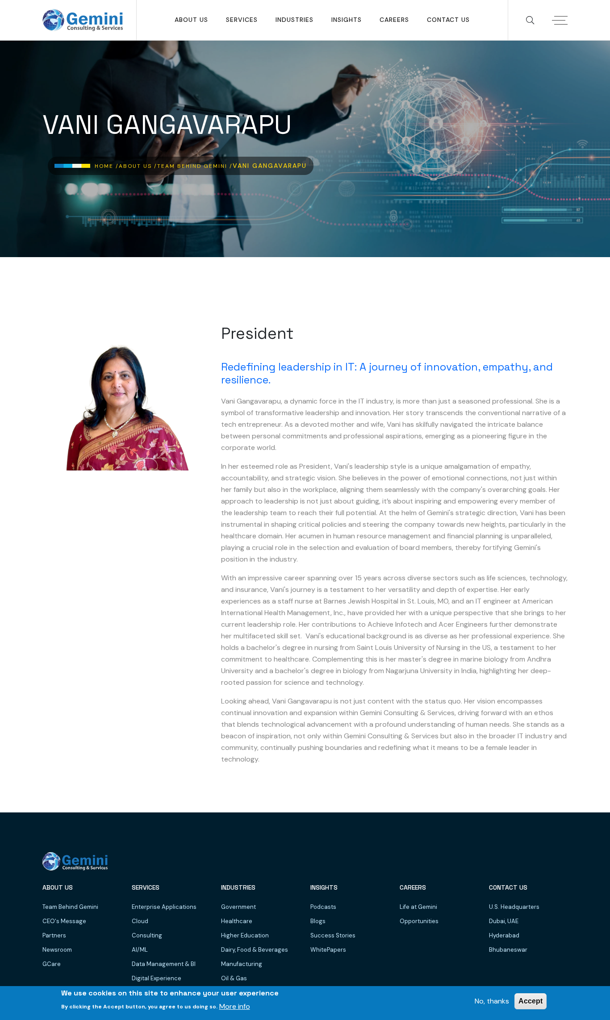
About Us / (138, 166)
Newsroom (57, 949)
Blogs (318, 921)
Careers (394, 20)
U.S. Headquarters (514, 907)
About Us (191, 20)
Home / (107, 166)
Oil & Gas (234, 978)
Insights (346, 20)
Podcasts (323, 907)
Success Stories (332, 935)
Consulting (147, 935)
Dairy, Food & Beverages (254, 949)
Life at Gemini (418, 907)
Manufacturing (241, 964)
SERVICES (242, 20)
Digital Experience (156, 978)
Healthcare (236, 921)
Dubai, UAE (503, 921)
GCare (51, 964)
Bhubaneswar (508, 949)
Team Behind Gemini (70, 907)
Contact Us (448, 20)
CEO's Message (64, 921)
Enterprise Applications (164, 907)
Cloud (140, 921)
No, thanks (492, 1001)
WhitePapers (328, 949)
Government (238, 907)
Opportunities (419, 921)
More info (234, 1006)
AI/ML (140, 949)
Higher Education (245, 935)
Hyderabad (504, 935)
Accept (530, 1001)
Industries (294, 20)
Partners (54, 935)
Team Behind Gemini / (195, 166)
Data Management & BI (164, 964)
